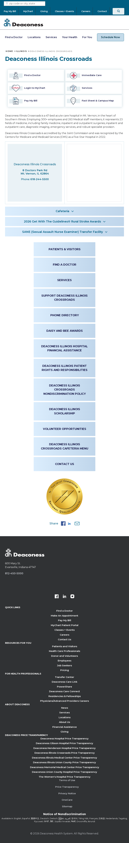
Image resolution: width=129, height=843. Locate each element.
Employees (64, 660)
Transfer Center (64, 677)
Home (9, 51)
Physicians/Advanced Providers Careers (64, 700)
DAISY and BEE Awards (64, 330)
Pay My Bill (64, 620)
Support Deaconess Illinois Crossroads (64, 297)
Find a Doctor (14, 37)
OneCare (67, 799)
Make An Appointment (64, 615)
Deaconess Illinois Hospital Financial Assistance (64, 348)
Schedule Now (110, 37)
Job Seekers (64, 665)
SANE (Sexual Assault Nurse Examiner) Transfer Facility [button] (62, 232)
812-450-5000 (14, 573)
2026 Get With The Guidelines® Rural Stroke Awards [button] (62, 221)
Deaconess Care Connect (64, 691)
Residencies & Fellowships (64, 696)
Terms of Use (67, 780)
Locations (34, 37)
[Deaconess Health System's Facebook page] (56, 597)
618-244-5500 (39, 179)
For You (87, 37)
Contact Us (64, 464)
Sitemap (67, 806)
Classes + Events (64, 629)
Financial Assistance (64, 726)
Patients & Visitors (65, 249)
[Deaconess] (23, 22)
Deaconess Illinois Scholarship (64, 411)
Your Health (69, 37)
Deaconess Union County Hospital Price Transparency (64, 771)
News (64, 707)
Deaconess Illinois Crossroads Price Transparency (64, 752)
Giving (64, 731)
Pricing (64, 670)
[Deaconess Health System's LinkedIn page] (64, 597)
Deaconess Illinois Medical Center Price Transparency (64, 757)
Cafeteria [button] (62, 211)
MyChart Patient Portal (64, 625)
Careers (64, 634)
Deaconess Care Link (64, 681)
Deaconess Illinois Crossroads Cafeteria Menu (64, 446)
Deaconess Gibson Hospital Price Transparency (64, 743)
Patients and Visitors (64, 646)
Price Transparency (67, 786)
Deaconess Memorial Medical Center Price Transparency (64, 767)
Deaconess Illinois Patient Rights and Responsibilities (64, 368)
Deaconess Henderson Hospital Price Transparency (64, 748)
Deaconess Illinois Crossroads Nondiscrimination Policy (64, 389)
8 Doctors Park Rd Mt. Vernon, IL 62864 (35, 172)
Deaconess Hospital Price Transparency (64, 738)
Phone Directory (64, 315)
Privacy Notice (67, 793)
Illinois (21, 51)
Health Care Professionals (64, 651)
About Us (64, 722)
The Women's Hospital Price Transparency (64, 776)
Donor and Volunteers (64, 655)
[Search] (118, 11)
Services (51, 37)
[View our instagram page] (72, 597)
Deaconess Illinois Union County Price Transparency (64, 762)
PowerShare (64, 686)
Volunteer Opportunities (64, 429)
